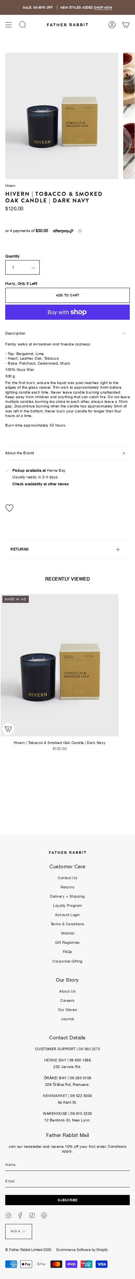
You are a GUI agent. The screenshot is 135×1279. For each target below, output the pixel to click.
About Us (67, 991)
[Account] (112, 25)
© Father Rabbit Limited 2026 (28, 1250)
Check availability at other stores (40, 484)
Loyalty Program (67, 905)
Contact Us (67, 878)
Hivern (10, 186)
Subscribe (68, 1200)
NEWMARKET (55, 1096)
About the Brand (19, 453)
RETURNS (19, 549)
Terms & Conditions (68, 924)
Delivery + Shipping (67, 896)
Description (15, 333)
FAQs (67, 952)
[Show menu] (8, 25)
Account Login (67, 915)
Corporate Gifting (67, 961)
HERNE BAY (55, 1060)
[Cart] (126, 25)
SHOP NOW (103, 7)
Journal (67, 1019)
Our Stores (67, 1010)
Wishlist (67, 933)
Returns (68, 887)
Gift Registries (67, 942)
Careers (67, 1000)
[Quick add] (8, 729)
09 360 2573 (89, 1049)
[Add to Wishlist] (67, 508)
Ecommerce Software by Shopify (82, 1250)
